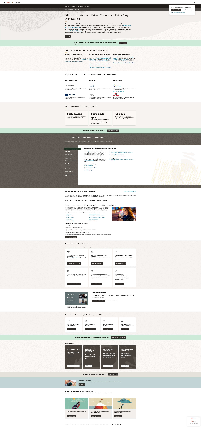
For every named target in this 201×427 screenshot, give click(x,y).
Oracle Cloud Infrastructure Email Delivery (97, 217)
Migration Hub (77, 9)
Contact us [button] (68, 36)
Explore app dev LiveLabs (108, 329)
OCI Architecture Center (105, 57)
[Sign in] (194, 2)
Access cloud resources (71, 416)
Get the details (81, 384)
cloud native (124, 60)
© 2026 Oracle (67, 424)
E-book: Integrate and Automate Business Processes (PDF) (122, 152)
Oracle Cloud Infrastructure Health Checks (97, 215)
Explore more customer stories (130, 191)
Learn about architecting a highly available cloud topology (100, 67)
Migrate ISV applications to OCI (113, 130)
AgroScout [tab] (105, 200)
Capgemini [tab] (99, 200)
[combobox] (100, 2)
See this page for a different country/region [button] (178, 12)
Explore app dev (88, 365)
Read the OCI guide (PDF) (95, 416)
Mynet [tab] (66, 200)
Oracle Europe (67, 9)
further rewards (84, 59)
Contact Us (107, 424)
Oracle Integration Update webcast (117, 154)
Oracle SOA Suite (89, 169)
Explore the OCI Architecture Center (98, 300)
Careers (91, 424)
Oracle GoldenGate (89, 170)
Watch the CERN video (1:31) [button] (118, 91)
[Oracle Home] (9, 2)
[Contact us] (196, 2)
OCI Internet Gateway (93, 220)
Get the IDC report (118, 416)
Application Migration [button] (84, 6)
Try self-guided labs (71, 329)
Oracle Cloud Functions (93, 219)
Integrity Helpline (102, 424)
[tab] (72, 149)
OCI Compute (68, 214)
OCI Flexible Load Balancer (71, 220)
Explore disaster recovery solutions (74, 283)
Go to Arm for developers (108, 365)
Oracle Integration (116, 55)
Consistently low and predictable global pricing (74, 61)
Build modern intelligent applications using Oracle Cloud (123, 62)
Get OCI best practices (119, 283)
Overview (67, 6)
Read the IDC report (123, 43)
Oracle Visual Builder (124, 59)
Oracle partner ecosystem (103, 60)
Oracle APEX (115, 59)
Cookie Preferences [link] (82, 424)
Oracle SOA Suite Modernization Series (118, 155)
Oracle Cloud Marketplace (89, 160)
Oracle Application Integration (91, 167)
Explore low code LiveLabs (90, 329)
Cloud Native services (74, 257)
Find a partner (122, 337)
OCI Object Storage (70, 217)
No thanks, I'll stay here (187, 9)
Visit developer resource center (73, 365)
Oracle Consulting (115, 337)
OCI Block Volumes (69, 215)
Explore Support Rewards (113, 374)
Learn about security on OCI (96, 283)
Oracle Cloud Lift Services (75, 31)
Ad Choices (87, 424)
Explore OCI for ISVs (125, 365)
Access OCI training (125, 329)
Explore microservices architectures (74, 263)
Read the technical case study (71, 237)
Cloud (72, 9)
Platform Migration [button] (74, 6)
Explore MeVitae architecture (112, 300)
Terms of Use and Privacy (75, 424)
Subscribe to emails (96, 424)
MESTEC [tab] (71, 200)
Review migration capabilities (97, 263)
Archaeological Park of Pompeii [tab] (81, 200)
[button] (4, 2)
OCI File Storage (69, 219)
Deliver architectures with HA (121, 263)
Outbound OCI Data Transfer (94, 214)
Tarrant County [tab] (92, 200)
